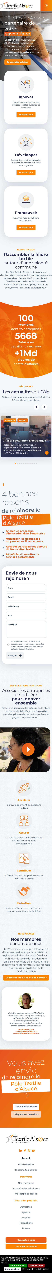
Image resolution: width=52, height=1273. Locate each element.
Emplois (26, 1217)
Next (44, 407)
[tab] (15, 463)
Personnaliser (12, 1269)
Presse (26, 1228)
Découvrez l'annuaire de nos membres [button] (26, 977)
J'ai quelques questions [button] (26, 1114)
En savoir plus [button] (26, 114)
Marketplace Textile (26, 1193)
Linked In (21, 1151)
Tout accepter (17, 1265)
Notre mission (26, 1164)
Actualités (26, 1207)
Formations (26, 1223)
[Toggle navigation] (46, 5)
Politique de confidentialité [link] (35, 1269)
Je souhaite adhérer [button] (17, 62)
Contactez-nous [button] (26, 1240)
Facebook (25, 1151)
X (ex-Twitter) (29, 1151)
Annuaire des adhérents (26, 1188)
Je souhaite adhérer (26, 1170)
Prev (36, 407)
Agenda (26, 1212)
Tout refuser (36, 1265)
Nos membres (26, 1183)
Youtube (33, 1151)
